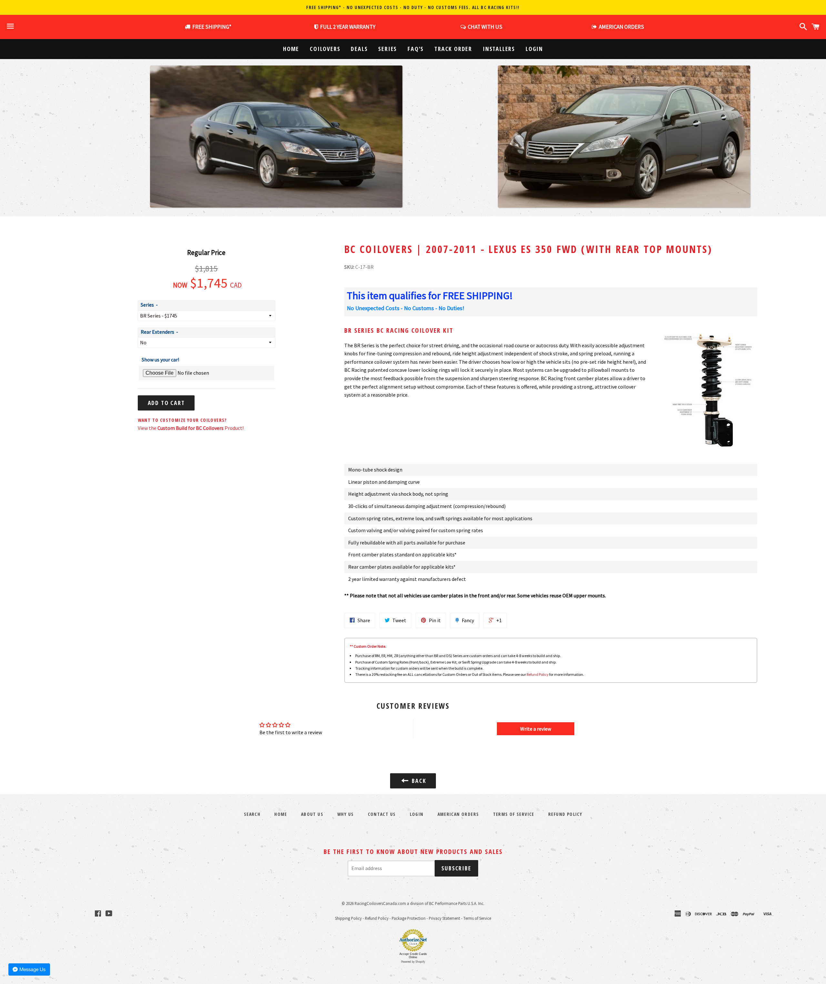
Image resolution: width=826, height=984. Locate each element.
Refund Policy (538, 674)
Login (534, 49)
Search (252, 814)
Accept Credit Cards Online (413, 955)
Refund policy (565, 814)
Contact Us (382, 814)
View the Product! (191, 428)
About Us (312, 814)
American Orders (458, 814)
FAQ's (416, 49)
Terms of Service (513, 814)
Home (291, 49)
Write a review (535, 728)
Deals (359, 49)
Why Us (345, 814)
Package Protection (409, 918)
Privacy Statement (444, 918)
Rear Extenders (157, 332)
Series (387, 49)
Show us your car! (160, 359)
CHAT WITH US (484, 26)
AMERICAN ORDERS (620, 26)
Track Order (453, 49)
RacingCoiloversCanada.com (380, 903)
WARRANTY (347, 26)
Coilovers (325, 49)
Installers (499, 49)
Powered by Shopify (413, 961)
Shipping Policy (348, 918)
